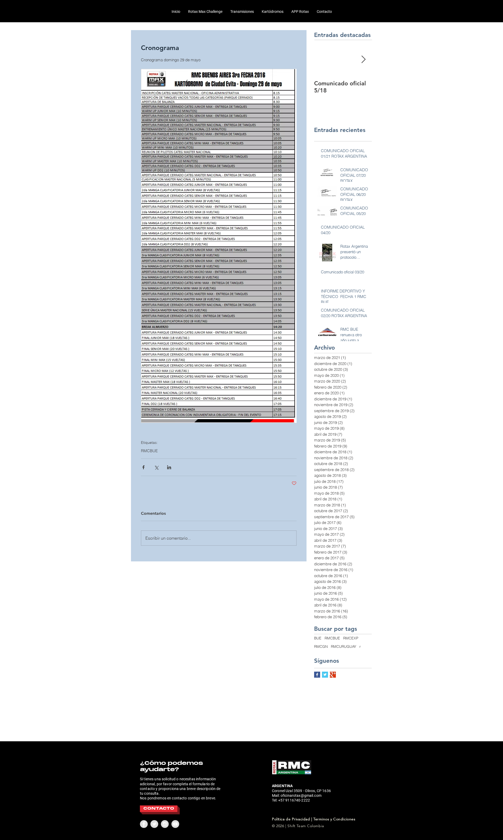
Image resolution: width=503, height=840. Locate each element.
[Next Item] (363, 60)
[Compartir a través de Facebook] (143, 467)
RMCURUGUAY (343, 646)
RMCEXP (350, 638)
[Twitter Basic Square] (325, 675)
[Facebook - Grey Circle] (144, 824)
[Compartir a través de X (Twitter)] (156, 467)
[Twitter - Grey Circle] (154, 824)
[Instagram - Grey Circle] (165, 824)
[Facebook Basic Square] (317, 675)
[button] (205, 11)
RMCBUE (149, 451)
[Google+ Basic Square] (333, 675)
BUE (317, 638)
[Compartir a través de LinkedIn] (169, 467)
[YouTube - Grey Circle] (175, 824)
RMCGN (321, 646)
